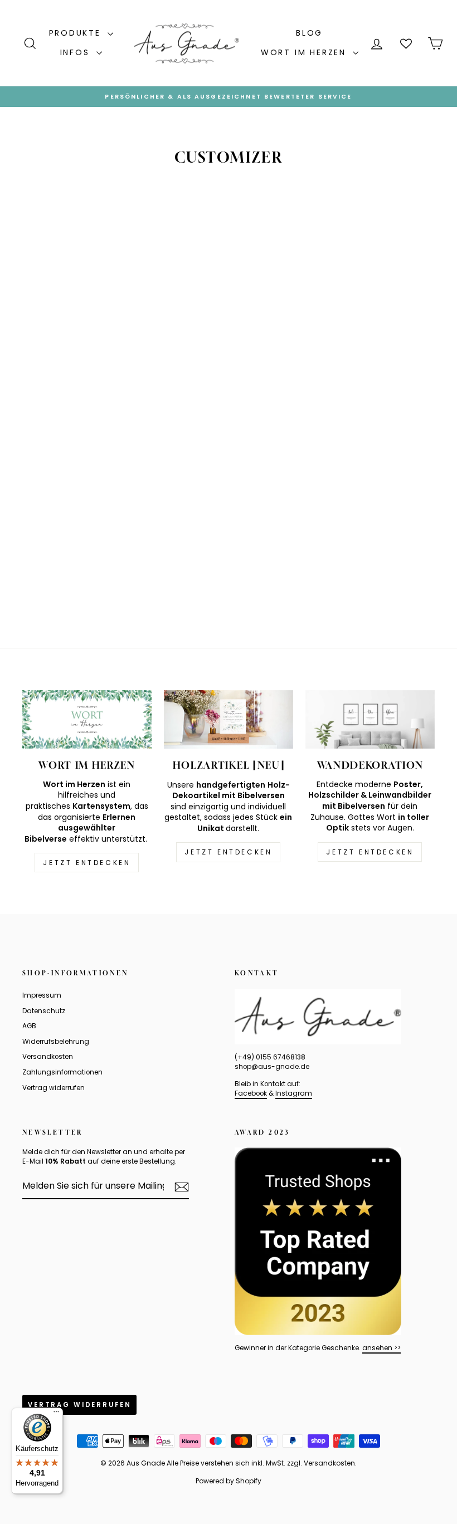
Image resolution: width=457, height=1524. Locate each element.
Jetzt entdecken (86, 862)
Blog (309, 32)
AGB (29, 1026)
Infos (77, 52)
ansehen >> (381, 1348)
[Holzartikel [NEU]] (228, 719)
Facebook (251, 1093)
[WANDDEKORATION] (370, 719)
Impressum (41, 995)
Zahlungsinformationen (62, 1072)
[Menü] (56, 1414)
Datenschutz (43, 1011)
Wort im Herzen (305, 52)
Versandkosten (47, 1056)
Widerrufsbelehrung (55, 1041)
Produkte (77, 32)
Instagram (293, 1093)
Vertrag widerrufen (53, 1087)
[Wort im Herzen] (87, 719)
